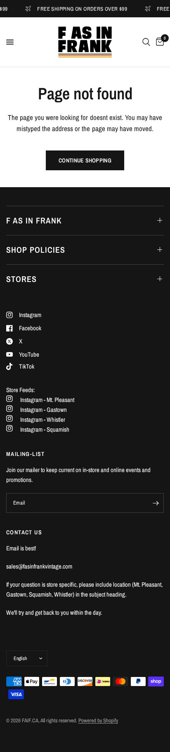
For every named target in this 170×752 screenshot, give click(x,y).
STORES (21, 278)
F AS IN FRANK (34, 220)
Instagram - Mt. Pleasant (47, 399)
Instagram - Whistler (42, 419)
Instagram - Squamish (44, 429)
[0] (158, 42)
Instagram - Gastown (43, 409)
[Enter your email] (155, 503)
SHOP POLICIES (35, 249)
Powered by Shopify (98, 720)
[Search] (146, 42)
